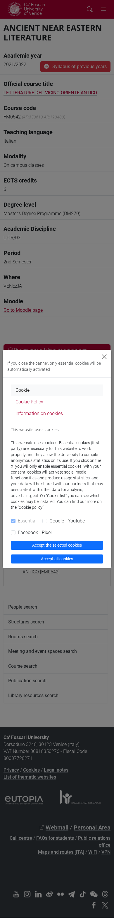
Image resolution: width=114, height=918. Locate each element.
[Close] (104, 356)
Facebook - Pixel (35, 532)
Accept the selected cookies (57, 545)
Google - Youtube (67, 521)
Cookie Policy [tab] (29, 402)
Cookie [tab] (22, 390)
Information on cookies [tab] (39, 413)
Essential (27, 521)
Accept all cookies (57, 559)
